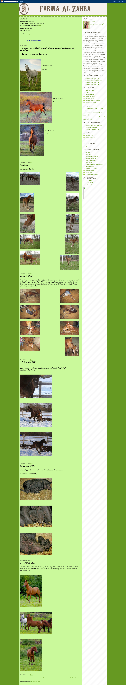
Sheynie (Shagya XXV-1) (92, 98)
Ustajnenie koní (90, 140)
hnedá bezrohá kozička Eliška (94, 125)
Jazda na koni (89, 135)
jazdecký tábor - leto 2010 (93, 84)
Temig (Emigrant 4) (91, 102)
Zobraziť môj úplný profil (97, 24)
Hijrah (87, 92)
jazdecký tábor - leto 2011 (93, 82)
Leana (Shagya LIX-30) (92, 94)
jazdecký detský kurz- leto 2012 (94, 80)
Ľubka (93, 21)
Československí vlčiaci (92, 174)
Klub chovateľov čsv (91, 158)
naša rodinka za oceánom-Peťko (94, 164)
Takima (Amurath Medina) (93, 100)
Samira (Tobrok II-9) (91, 96)
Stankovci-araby (90, 170)
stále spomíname (90, 185)
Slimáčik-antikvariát (91, 168)
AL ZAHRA (89, 181)
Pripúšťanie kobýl (90, 137)
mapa (39, 25)
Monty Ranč (89, 162)
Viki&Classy (89, 172)
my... (87, 146)
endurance (88, 154)
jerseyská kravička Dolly (92, 129)
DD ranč (88, 152)
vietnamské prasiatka (91, 127)
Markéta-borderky (91, 160)
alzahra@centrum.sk (30, 34)
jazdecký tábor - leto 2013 (93, 78)
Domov (45, 678)
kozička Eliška (90, 183)
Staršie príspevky (74, 678)
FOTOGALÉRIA (90, 90)
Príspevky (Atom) (35, 681)
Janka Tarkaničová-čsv (92, 156)
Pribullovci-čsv (90, 166)
